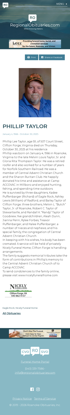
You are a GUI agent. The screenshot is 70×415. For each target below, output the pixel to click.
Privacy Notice (22, 398)
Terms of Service (45, 398)
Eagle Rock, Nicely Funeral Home (20, 308)
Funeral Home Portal (35, 361)
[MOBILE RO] (35, 44)
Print (33, 57)
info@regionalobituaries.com (35, 372)
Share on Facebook (53, 57)
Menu (61, 4)
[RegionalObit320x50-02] (35, 333)
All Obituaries (12, 313)
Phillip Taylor (25, 126)
